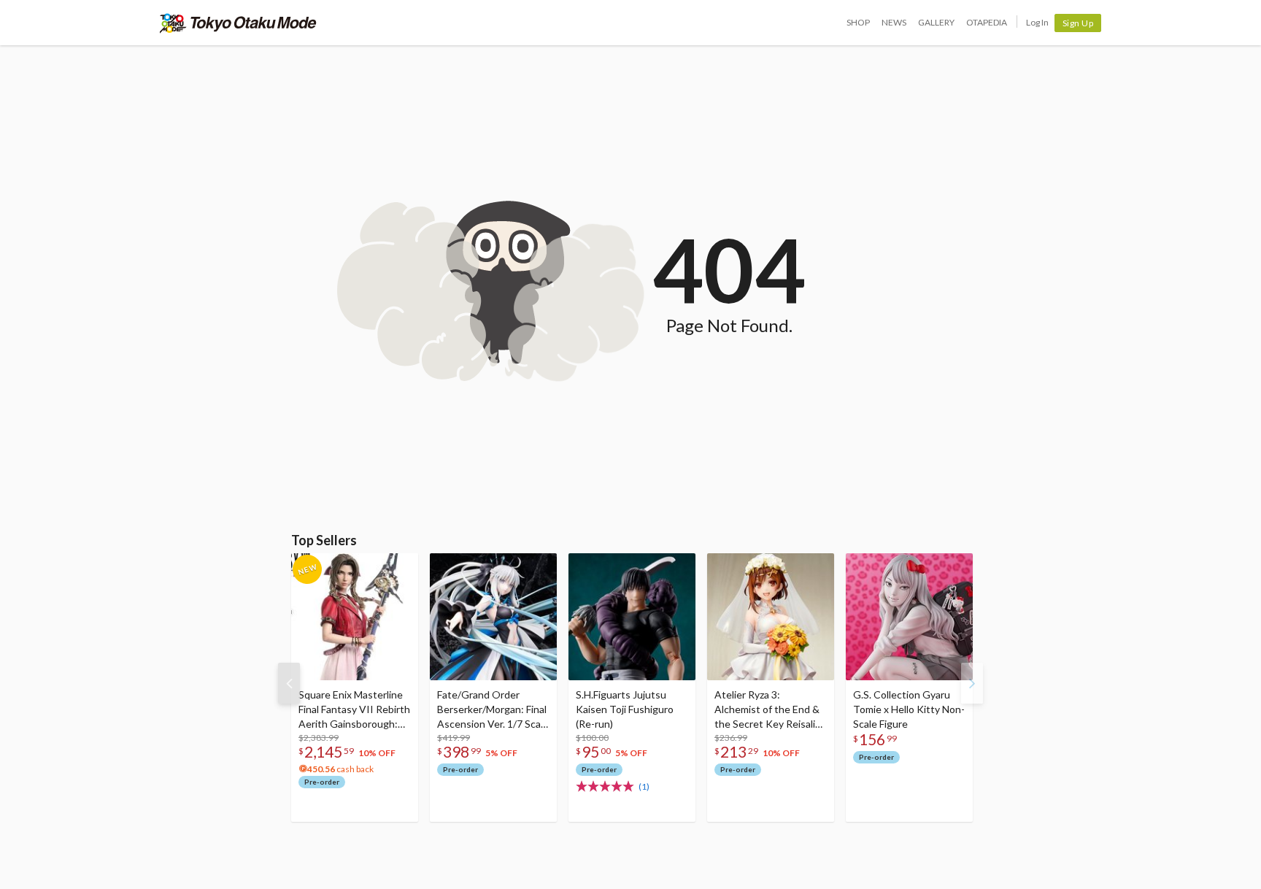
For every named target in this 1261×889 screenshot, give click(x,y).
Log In (1037, 22)
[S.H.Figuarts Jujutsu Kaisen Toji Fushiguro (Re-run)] (631, 616)
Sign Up (1078, 23)
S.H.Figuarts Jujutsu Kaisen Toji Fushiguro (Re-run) (625, 709)
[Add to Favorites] (399, 567)
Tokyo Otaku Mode (238, 22)
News (894, 22)
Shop (858, 22)
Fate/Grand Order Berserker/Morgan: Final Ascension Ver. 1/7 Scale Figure (493, 709)
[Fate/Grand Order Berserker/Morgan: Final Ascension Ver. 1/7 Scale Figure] (493, 616)
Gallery (936, 22)
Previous (289, 683)
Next (972, 683)
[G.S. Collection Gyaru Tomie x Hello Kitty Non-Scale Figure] (909, 616)
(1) (644, 786)
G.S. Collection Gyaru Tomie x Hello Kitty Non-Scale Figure (909, 709)
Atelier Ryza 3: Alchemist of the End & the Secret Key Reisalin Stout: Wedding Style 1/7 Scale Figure (767, 709)
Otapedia (986, 22)
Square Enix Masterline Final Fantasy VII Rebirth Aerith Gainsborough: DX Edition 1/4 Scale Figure (354, 709)
